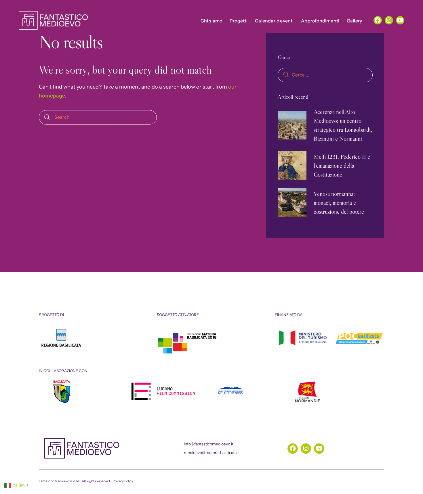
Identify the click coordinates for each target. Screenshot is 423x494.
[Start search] (47, 117)
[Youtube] (400, 20)
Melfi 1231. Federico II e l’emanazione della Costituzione (342, 165)
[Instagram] (389, 20)
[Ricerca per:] (325, 75)
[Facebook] (378, 20)
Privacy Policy (123, 481)
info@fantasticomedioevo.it (208, 444)
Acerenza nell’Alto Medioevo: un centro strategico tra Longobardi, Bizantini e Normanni (343, 125)
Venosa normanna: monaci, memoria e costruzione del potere (339, 202)
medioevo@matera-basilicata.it (212, 452)
